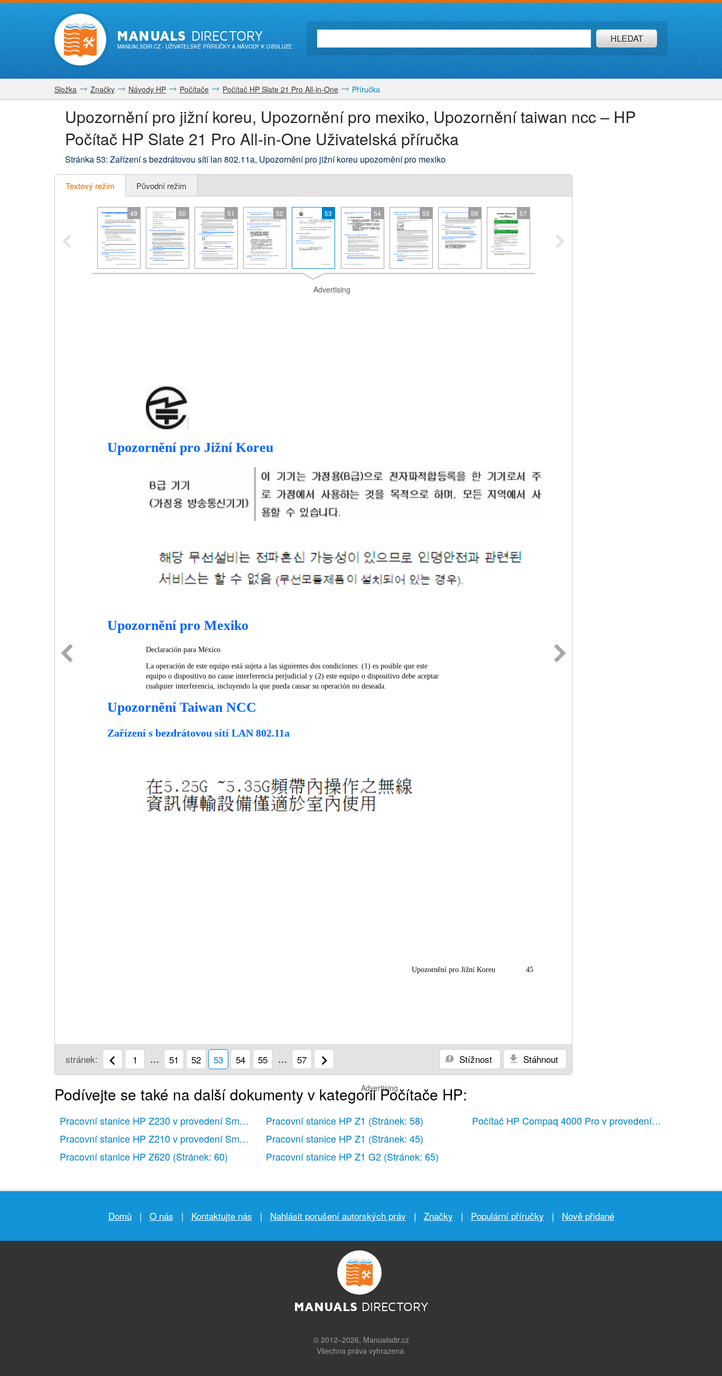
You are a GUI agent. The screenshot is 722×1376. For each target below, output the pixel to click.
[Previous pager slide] (67, 242)
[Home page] (80, 40)
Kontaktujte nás (221, 1215)
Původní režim (161, 185)
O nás (161, 1215)
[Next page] (560, 654)
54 (240, 1059)
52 (196, 1059)
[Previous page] (67, 654)
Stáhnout (539, 1059)
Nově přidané (588, 1215)
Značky (438, 1215)
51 (174, 1059)
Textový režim (90, 185)
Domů (120, 1215)
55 (262, 1059)
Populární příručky (507, 1215)
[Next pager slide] (560, 242)
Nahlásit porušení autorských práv (338, 1215)
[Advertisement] (313, 308)
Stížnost (474, 1059)
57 (302, 1059)
